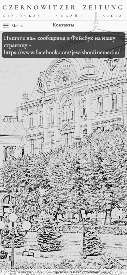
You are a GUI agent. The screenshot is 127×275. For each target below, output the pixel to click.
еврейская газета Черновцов (75, 271)
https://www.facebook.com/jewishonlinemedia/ (62, 52)
